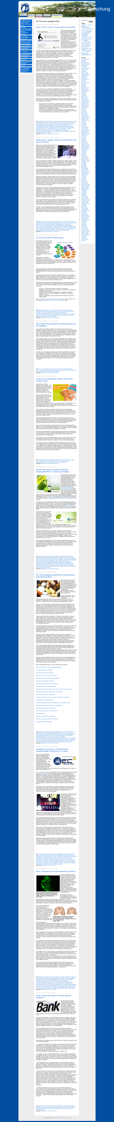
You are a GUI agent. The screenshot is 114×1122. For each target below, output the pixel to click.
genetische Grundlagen (67, 979)
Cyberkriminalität (59, 854)
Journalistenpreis (84, 36)
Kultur (85, 40)
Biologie (63, 977)
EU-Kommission (58, 369)
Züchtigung (38, 132)
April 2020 (83, 71)
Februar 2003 (84, 228)
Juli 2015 (83, 92)
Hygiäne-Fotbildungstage (57, 224)
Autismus (52, 977)
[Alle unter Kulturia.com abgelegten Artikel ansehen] (39, 16)
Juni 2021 (83, 66)
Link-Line (23, 59)
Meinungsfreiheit (88, 43)
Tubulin (58, 986)
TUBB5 (54, 986)
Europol (70, 859)
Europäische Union (56, 311)
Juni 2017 (83, 80)
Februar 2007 (84, 182)
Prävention (59, 127)
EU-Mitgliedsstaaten (68, 369)
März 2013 (84, 112)
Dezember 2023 (85, 63)
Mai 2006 (83, 193)
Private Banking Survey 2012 (43, 1108)
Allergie (40, 556)
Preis (40, 315)
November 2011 (85, 131)
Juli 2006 (83, 190)
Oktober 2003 (84, 218)
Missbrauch (46, 127)
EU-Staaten (70, 855)
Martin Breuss (52, 982)
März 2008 (84, 167)
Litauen (42, 560)
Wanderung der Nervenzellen (68, 986)
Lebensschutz (53, 461)
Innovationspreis (56, 313)
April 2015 (83, 95)
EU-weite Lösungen (57, 856)
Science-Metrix (73, 370)
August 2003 (84, 220)
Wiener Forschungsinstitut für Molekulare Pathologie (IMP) (53, 988)
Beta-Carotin (65, 733)
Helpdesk (58, 860)
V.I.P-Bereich (24, 57)
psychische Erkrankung (68, 127)
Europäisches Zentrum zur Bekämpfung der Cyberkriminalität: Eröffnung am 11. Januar (52, 750)
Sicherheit (86, 47)
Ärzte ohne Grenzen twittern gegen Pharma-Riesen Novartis (49, 691)
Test (65, 227)
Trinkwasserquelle (50, 229)
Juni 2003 (83, 223)
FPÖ (84, 31)
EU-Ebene (53, 855)
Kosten (54, 739)
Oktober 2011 (84, 132)
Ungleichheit (58, 130)
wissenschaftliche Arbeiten (53, 371)
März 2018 (84, 78)
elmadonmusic (84, 28)
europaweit (60, 557)
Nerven (62, 984)
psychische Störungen (41, 128)
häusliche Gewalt (48, 126)
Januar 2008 (84, 169)
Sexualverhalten (62, 128)
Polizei (60, 862)
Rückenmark (39, 985)
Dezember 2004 (85, 210)
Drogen (75, 121)
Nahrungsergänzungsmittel (53, 740)
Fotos (82, 31)
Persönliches (24, 48)
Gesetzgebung (51, 125)
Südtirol (83, 50)
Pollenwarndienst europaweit (66, 563)
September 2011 (85, 133)
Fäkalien (61, 222)
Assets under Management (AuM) (47, 1105)
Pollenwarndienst (40, 563)
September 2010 (85, 148)
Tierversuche (49, 986)
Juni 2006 (83, 192)
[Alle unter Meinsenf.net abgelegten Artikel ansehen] (32, 16)
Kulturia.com (45, 133)
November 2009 (85, 161)
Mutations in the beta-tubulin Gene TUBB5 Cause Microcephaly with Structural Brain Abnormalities (54, 984)
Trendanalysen (46, 864)
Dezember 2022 (85, 64)
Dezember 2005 (85, 199)
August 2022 (84, 65)
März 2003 (84, 226)
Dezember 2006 (85, 184)
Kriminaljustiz (39, 127)
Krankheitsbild (64, 980)
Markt (56, 1107)
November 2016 (85, 82)
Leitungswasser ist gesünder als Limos (44, 700)
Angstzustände (57, 121)
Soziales (44, 130)
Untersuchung (59, 229)
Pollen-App (58, 561)
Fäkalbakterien (54, 222)
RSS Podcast (65, 1117)
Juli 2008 (83, 162)
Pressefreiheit (87, 46)
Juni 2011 (83, 137)
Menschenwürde (40, 462)
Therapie (42, 986)
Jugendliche (46, 861)
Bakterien (51, 221)
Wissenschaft (65, 230)
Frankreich (38, 558)
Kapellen (71, 225)
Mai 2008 (83, 164)
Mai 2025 (83, 60)
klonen (47, 461)
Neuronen (74, 984)
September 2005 (85, 203)
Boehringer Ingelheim (70, 977)
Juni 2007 (83, 177)
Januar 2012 (84, 128)
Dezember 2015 (85, 87)
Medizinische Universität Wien (56, 560)
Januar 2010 (84, 158)
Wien (37, 988)
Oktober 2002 (84, 233)
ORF (90, 45)
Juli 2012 (83, 121)
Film (86, 30)
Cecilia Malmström (49, 854)
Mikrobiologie (72, 226)
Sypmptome (73, 566)
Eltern (47, 122)
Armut (63, 121)
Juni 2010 (83, 152)
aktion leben (42, 459)
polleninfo (61, 562)
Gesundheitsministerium (42, 738)
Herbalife (62, 738)
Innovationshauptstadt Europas (43, 313)
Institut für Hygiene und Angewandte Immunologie (56, 225)
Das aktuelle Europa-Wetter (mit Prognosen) (26, 37)
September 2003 (85, 219)
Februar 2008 (84, 168)
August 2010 (84, 149)
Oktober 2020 (84, 69)
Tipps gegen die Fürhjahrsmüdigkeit (44, 721)
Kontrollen (42, 226)
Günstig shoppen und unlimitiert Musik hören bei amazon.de (25, 69)
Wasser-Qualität (40, 230)
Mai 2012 (83, 123)
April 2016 (83, 86)
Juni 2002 (83, 238)
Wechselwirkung (61, 741)
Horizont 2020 (45, 370)
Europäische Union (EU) (69, 122)
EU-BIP (53, 310)
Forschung (71, 123)
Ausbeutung (42, 854)
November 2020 (85, 68)
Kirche (88, 37)
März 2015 (84, 96)
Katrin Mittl (72, 738)
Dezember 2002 (85, 230)
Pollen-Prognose (66, 561)
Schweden (43, 566)
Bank (57, 1105)
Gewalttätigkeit (39, 126)
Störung (38, 986)
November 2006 (85, 185)
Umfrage (60, 864)
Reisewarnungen (59, 565)
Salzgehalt (46, 227)
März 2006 (84, 195)
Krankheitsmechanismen (42, 982)
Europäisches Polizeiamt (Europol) (50, 857)
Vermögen (57, 1108)
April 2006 (83, 194)
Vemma (67, 740)
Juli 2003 (83, 221)
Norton (65, 861)
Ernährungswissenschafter (42, 735)
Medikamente (60, 739)
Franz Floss (56, 736)
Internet (63, 860)
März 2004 (84, 213)
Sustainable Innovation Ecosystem (58, 315)
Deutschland (54, 557)
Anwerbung (45, 731)
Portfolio (65, 1107)
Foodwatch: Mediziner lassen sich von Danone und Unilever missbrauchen (52, 697)
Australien (47, 977)
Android (68, 556)
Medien (88, 42)
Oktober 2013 (84, 105)
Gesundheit (58, 125)
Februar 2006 (84, 197)
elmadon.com (25, 51)
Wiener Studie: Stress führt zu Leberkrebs (45, 694)
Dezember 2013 (85, 104)
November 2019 (85, 74)
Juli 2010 (83, 151)
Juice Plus (67, 738)
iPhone (37, 560)
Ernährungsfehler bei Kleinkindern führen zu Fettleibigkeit (49, 705)
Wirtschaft (38, 1109)
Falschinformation (60, 735)
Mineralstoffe (72, 739)
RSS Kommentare (59, 1117)
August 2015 (84, 91)
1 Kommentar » (53, 865)
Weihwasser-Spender (56, 230)
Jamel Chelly (53, 980)
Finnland (66, 557)
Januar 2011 (84, 143)
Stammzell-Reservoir (63, 985)
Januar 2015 (84, 99)
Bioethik (53, 459)
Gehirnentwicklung (40, 979)
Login (70, 1117)
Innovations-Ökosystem (47, 312)
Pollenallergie (39, 562)
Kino (86, 37)
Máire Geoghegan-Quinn (55, 370)
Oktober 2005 (84, 202)
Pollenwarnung (39, 565)
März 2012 (84, 126)
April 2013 (83, 111)
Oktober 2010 (84, 147)
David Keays (46, 978)
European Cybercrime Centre (42, 773)
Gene (59, 979)
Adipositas (41, 121)
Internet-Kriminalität (70, 860)
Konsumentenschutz (47, 739)
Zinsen (43, 1109)
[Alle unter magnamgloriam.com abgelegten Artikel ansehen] (57, 16)
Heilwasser (38, 224)
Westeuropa (70, 1108)
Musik (87, 45)
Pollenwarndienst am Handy (52, 563)
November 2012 (85, 117)
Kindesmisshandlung (62, 126)
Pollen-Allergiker (51, 561)
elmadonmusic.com (26, 50)
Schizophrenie (46, 985)
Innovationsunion (65, 313)
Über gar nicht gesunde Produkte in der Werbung (47, 719)
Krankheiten (70, 126)
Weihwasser (47, 230)
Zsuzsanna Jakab (46, 132)
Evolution (62, 978)
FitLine (67, 735)
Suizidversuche (50, 130)
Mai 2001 (83, 240)
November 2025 (85, 59)
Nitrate (37, 227)
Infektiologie (73, 558)
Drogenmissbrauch (40, 122)
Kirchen (38, 226)
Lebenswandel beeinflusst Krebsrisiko (44, 670)
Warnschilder (66, 229)
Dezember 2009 (85, 159)
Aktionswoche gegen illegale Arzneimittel (45, 681)
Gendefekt (55, 979)
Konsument (39, 739)
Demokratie (83, 26)
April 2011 (83, 140)
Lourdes (54, 226)
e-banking (41, 855)
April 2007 (83, 179)
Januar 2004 (84, 214)
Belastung (44, 557)
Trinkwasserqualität (40, 229)
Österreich (38, 557)
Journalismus (85, 34)
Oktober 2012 (84, 118)
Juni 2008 (83, 163)
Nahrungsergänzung (41, 740)
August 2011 (84, 135)
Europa (60, 122)
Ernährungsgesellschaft (69, 734)
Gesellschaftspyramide (41, 125)
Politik (82, 46)
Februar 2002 (84, 239)
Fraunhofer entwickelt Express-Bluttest (44, 672)
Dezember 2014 (85, 100)
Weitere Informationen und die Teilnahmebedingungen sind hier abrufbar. (52, 299)
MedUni (59, 226)
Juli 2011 (83, 136)
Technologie (39, 864)
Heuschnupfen (50, 497)
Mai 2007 (83, 178)
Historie (44, 224)
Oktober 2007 (84, 172)
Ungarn (41, 567)
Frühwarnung (51, 860)
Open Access (65, 370)
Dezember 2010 (85, 145)
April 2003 (83, 225)
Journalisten (84, 35)
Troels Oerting (53, 864)
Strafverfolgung (71, 862)
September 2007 (85, 173)
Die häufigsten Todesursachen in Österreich (46, 708)
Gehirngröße (49, 979)
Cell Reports (39, 978)
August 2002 (84, 235)
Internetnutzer (39, 861)
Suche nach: (84, 20)
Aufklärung (41, 977)
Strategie (47, 315)
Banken (61, 1105)
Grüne (82, 32)
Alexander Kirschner (44, 221)
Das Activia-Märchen (40, 713)
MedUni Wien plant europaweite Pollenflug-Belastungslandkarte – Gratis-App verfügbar (52, 471)
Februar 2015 (84, 97)
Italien (89, 32)
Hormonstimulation (40, 461)
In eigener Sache (25, 45)
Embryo (57, 459)
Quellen (42, 227)
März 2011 (84, 141)
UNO (57, 462)
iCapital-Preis (70, 311)
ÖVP (90, 54)
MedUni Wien (64, 226)
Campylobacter (58, 221)
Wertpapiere (63, 1108)
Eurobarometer (66, 856)
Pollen (37, 561)
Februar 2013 (84, 113)
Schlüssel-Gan (54, 985)
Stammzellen (52, 462)
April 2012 (83, 125)
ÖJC (87, 53)
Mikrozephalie (64, 982)
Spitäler (52, 227)
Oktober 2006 (84, 187)
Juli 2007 (83, 176)
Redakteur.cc (45, 317)
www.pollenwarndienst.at (66, 487)
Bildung (41, 310)
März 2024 (84, 61)
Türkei (37, 567)
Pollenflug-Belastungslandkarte (50, 562)
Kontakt (23, 65)
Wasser (72, 229)
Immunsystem (39, 225)
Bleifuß (49, 557)
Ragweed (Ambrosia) (49, 565)
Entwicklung (48, 855)
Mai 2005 (83, 205)
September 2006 (85, 188)
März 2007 (84, 181)
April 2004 (83, 212)
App (72, 556)
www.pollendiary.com (70, 505)
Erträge (72, 1105)
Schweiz (49, 566)
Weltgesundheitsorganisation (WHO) (63, 131)
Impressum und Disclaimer (25, 62)
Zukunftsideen (53, 316)
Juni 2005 (83, 204)
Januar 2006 (84, 198)
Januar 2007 (84, 183)
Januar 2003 (84, 229)
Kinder (54, 126)
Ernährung (59, 734)
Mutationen (44, 983)
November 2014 (85, 101)
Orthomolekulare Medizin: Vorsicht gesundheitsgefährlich (48, 667)
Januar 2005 (84, 209)
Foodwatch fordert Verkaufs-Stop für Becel (45, 716)
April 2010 (83, 154)
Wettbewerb (39, 316)
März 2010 (84, 156)
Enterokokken (47, 222)
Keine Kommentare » (54, 133)
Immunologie (67, 224)
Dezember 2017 (85, 79)
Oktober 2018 (84, 75)
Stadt (43, 315)
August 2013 (84, 107)
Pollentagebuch (68, 562)
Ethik (61, 459)
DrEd (55, 734)
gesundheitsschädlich (53, 738)
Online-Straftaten (54, 862)
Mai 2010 (83, 153)
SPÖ (87, 48)
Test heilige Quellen (71, 227)
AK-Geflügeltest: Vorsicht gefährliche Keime (46, 686)
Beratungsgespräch (56, 733)
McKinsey (60, 1107)
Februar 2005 (84, 208)
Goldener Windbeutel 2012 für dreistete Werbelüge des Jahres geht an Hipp (53, 702)
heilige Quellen (73, 222)
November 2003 (85, 217)
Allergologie (63, 556)
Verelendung (65, 130)
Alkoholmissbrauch (49, 121)
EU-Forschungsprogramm (47, 369)
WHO (74, 131)
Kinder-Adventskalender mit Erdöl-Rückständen (46, 710)
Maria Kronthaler (61, 461)
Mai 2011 (83, 138)
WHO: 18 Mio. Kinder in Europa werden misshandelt (55, 27)
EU (50, 310)
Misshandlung (52, 127)
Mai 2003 (83, 224)
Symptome (60, 227)
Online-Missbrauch (44, 862)
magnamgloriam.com (26, 52)
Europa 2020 (62, 310)
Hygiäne (48, 224)
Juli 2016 (83, 84)
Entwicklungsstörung (54, 978)
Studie (55, 227)
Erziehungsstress (53, 122)
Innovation (38, 312)
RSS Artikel (53, 1117)
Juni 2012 (83, 122)
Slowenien (66, 566)
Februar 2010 (84, 157)
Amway (40, 731)
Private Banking (72, 1107)
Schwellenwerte (55, 566)
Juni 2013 (83, 109)
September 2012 (85, 120)
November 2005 (85, 200)
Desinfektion (66, 221)
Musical (83, 45)
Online (69, 861)
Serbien (62, 566)
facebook (83, 30)
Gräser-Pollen (51, 558)
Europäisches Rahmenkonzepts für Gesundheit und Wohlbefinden (52, 123)
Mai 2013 (83, 110)
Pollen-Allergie (43, 561)
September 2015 (85, 90)
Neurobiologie (67, 984)
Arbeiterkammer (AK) (85, 25)
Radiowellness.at (25, 55)
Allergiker (57, 556)
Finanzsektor (45, 1107)
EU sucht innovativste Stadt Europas (49, 238)
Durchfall (71, 221)
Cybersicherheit (68, 854)
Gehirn (72, 978)
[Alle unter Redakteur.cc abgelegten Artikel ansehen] (23, 16)
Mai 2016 (83, 85)
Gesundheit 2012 (66, 125)
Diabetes (71, 733)
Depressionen (69, 121)
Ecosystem (46, 310)
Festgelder (38, 1107)
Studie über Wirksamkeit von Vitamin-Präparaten (47, 683)
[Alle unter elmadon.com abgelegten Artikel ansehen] (47, 16)
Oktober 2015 (84, 89)
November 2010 (85, 146)
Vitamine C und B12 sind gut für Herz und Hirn (46, 675)
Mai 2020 (83, 70)
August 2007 (84, 174)
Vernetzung (71, 315)
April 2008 (83, 166)
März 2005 (84, 207)
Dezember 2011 (85, 130)
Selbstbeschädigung (52, 128)
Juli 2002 (83, 236)
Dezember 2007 (85, 171)
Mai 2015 (83, 94)
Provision (63, 740)
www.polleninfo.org (65, 488)
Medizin (68, 461)
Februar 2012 (84, 127)
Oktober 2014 (84, 102)
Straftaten (65, 862)
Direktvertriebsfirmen (48, 734)
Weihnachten (83, 51)
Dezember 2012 (85, 116)
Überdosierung (52, 731)
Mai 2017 (83, 81)
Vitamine (54, 741)
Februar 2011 (84, 142)
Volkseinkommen (49, 131)
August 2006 (84, 189)
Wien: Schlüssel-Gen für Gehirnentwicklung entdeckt (48, 678)
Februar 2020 (84, 73)
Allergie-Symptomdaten (49, 556)
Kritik (82, 40)
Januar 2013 (84, 115)
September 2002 (85, 234)
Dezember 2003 (85, 215)
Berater (44, 733)
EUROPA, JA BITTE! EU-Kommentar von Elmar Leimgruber (26, 42)
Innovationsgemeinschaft (60, 312)
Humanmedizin (46, 980)
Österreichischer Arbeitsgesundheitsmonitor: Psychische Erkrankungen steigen (54, 689)
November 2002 (85, 231)
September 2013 (85, 106)
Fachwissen (52, 735)
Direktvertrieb (39, 734)
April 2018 (83, 76)
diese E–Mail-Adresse (55, 300)
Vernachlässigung (40, 131)
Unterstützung (62, 462)
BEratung (48, 459)
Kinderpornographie (58, 861)
